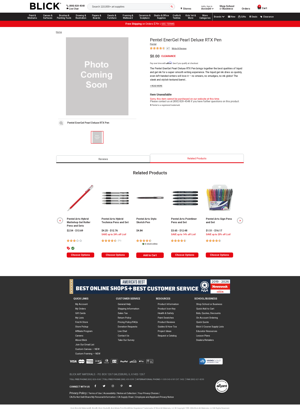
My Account (81, 304)
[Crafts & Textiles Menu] (178, 20)
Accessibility (109, 393)
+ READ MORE (156, 86)
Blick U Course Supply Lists (210, 326)
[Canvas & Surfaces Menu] (48, 20)
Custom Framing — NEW (87, 353)
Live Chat (122, 331)
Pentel (153, 44)
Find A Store (81, 322)
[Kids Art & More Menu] (192, 20)
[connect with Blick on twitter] (104, 387)
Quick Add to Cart (205, 308)
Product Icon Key (166, 308)
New (233, 16)
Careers (79, 335)
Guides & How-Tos (167, 326)
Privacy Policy (78, 393)
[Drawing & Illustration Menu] (81, 20)
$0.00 (155, 56)
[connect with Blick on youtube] (130, 387)
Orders (246, 8)
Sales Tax (123, 313)
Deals (254, 16)
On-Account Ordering (207, 317)
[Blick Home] (45, 6)
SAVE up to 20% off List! (218, 234)
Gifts (243, 16)
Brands (217, 16)
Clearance (268, 16)
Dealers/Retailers (205, 340)
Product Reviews (166, 322)
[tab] (103, 159)
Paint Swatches (166, 317)
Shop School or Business (209, 304)
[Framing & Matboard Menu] (128, 20)
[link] (73, 8)
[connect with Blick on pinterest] (121, 387)
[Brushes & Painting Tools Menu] (64, 20)
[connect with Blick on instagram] (113, 387)
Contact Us (123, 335)
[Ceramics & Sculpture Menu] (145, 20)
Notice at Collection (126, 393)
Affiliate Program (83, 331)
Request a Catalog (167, 335)
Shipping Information (128, 308)
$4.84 (139, 230)
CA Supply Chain (126, 397)
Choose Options (80, 254)
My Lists (79, 317)
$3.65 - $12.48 (179, 230)
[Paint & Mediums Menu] (33, 20)
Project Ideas (164, 331)
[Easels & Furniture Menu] (112, 20)
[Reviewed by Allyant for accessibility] (222, 386)
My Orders (80, 308)
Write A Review (179, 48)
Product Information (168, 304)
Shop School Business (227, 7)
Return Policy (124, 317)
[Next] (240, 220)
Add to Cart (150, 255)
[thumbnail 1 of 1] (97, 137)
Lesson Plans (203, 335)
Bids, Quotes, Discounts (208, 313)
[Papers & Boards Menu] (97, 20)
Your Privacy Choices (148, 393)
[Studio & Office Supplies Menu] (161, 20)
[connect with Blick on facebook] (95, 387)
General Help (124, 304)
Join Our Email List (84, 344)
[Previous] (60, 220)
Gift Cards (80, 313)
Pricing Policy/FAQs (128, 322)
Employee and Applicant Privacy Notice (154, 397)
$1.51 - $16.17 (214, 230)
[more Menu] (205, 20)
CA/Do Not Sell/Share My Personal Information (93, 397)
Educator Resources (206, 331)
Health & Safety (166, 313)
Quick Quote (202, 322)
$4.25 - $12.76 (110, 230)
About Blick (81, 340)
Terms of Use (95, 393)
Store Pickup (81, 326)
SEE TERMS (168, 23)
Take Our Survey (126, 340)
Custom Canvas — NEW (87, 349)
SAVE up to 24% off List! (114, 234)
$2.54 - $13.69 (75, 230)
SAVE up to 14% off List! (183, 234)
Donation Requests (127, 326)
